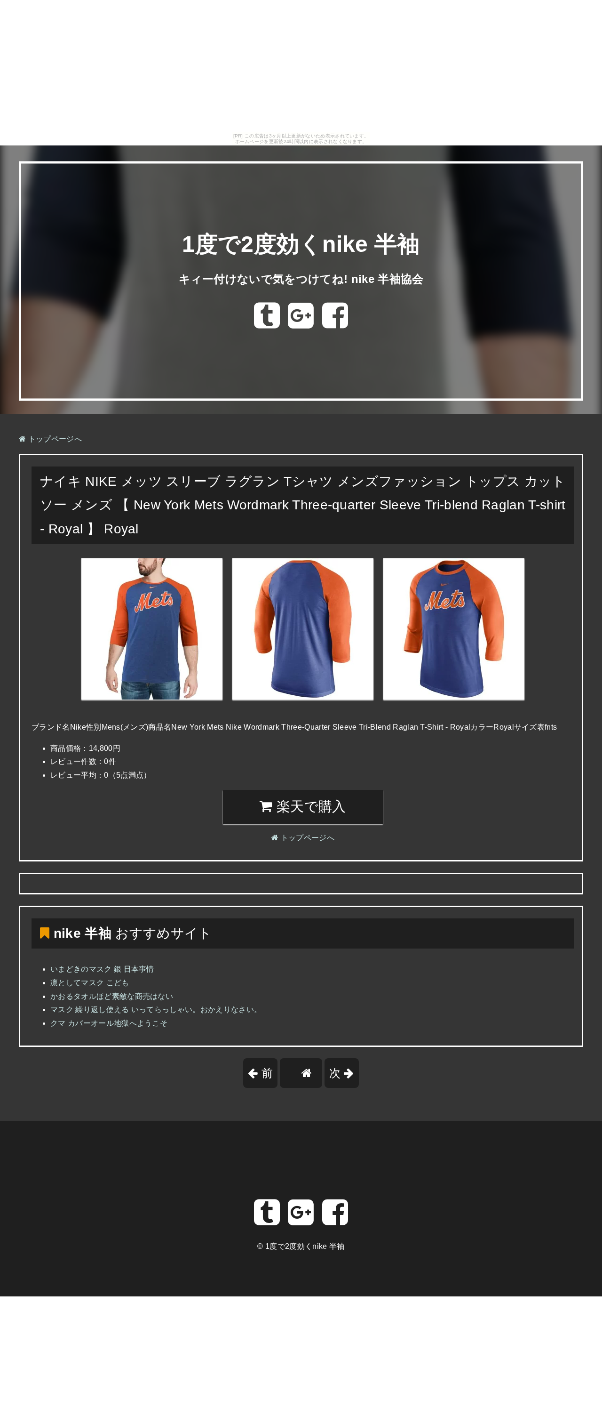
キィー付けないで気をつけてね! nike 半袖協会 (301, 279)
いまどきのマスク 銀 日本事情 (102, 969)
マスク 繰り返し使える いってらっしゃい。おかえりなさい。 (155, 1010)
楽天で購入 (309, 806)
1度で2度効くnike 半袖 (301, 244)
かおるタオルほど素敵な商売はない (111, 996)
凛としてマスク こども (89, 983)
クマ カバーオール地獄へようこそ (108, 1023)
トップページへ (54, 439)
